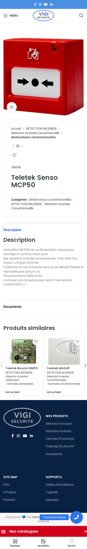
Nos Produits (57, 416)
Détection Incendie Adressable (17, 378)
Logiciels (52, 492)
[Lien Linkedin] (51, 5)
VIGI (6, 484)
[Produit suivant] (22, 146)
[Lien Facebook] (35, 5)
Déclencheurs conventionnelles (33, 137)
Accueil (16, 128)
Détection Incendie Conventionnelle (35, 133)
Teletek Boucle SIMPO (22, 368)
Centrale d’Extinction (60, 438)
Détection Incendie (58, 431)
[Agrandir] (12, 107)
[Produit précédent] (13, 146)
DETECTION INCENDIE (41, 128)
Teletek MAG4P (58, 368)
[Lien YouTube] (46, 5)
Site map (10, 477)
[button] (76, 517)
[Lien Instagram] (40, 5)
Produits (9, 499)
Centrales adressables (20, 383)
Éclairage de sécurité (60, 446)
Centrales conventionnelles (64, 383)
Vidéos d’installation (60, 484)
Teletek (16, 167)
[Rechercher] (81, 15)
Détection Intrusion (59, 423)
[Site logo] (43, 15)
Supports (54, 477)
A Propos (9, 492)
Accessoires (54, 454)
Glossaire (52, 499)
